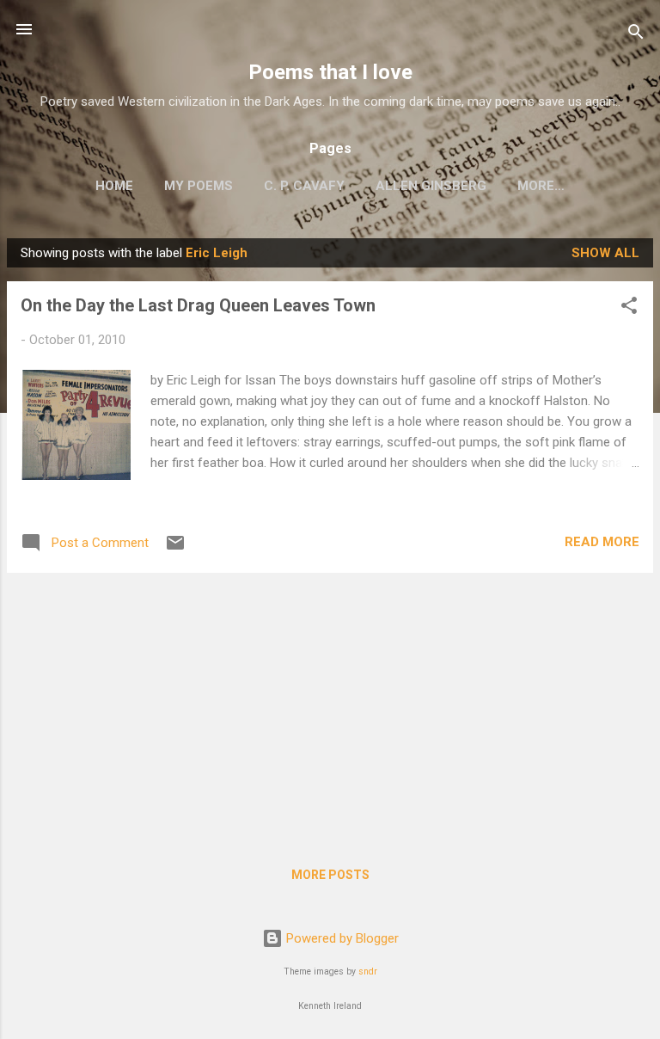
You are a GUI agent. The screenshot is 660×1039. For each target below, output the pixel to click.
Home (114, 186)
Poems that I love (330, 72)
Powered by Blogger (341, 938)
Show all (605, 253)
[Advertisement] (330, 707)
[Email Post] (175, 548)
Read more (602, 542)
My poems (198, 186)
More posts (330, 875)
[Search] (636, 35)
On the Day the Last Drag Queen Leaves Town (198, 305)
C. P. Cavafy (304, 186)
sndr (367, 971)
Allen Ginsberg (431, 186)
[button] (629, 308)
